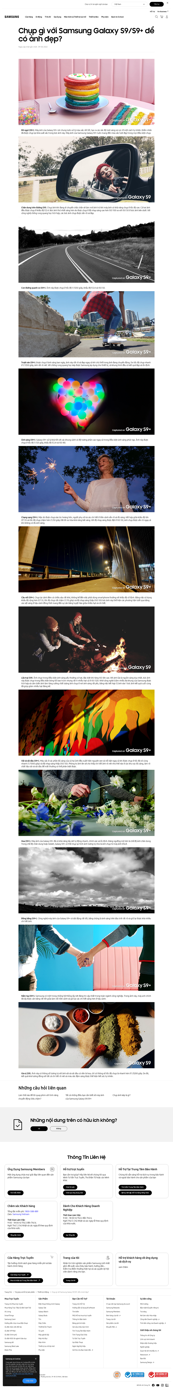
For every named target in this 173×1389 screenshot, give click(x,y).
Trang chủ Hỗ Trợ (78, 1304)
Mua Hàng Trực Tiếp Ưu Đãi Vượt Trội (18, 1308)
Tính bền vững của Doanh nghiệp (152, 1323)
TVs (39, 1319)
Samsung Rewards (113, 1308)
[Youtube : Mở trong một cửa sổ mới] (157, 1385)
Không (58, 1128)
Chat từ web (70, 1187)
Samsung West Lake (12, 1346)
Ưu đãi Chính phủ (11, 1335)
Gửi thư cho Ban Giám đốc (81, 1350)
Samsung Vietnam (21, 1214)
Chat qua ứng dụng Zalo (74, 1193)
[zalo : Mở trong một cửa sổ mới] (167, 1385)
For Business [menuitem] (162, 11)
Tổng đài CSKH (15, 1235)
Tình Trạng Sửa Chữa (79, 1335)
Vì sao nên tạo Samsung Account (118, 1304)
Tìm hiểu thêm (15, 1193)
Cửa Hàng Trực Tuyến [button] (18, 1275)
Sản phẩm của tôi (112, 1323)
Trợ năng (143, 1311)
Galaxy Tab (42, 1308)
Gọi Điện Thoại (77, 1342)
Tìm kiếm (75, 1311)
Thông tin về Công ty (147, 1335)
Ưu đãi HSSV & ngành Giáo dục (16, 1338)
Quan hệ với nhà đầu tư (148, 1351)
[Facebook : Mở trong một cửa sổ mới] (153, 1385)
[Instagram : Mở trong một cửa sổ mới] (162, 1385)
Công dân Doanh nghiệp (149, 1319)
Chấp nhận (29, 1381)
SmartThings (9, 1315)
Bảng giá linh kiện (78, 1323)
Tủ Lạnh (41, 1331)
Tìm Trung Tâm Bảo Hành (81, 1331)
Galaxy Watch (43, 1311)
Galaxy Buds (42, 1315)
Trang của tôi (70, 1280)
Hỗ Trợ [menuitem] (152, 11)
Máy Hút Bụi (42, 1338)
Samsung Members (113, 1311)
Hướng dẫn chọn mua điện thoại (16, 1323)
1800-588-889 (31, 1211)
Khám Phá (8, 1350)
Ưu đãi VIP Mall (10, 1331)
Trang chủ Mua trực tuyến (14, 1304)
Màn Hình (42, 1342)
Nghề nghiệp (144, 1347)
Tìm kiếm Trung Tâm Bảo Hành (132, 1187)
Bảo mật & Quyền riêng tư (149, 1308)
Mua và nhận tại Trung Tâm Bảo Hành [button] (23, 1280)
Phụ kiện (41, 1350)
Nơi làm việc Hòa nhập (148, 1315)
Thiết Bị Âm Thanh (45, 1327)
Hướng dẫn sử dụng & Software (83, 1308)
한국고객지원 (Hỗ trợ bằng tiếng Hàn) (135, 1193)
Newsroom (144, 1355)
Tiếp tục (157, 4)
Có (39, 1128)
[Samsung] (12, 16)
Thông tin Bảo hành (79, 1319)
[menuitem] (29, 17)
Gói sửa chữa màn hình (80, 1327)
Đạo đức (143, 1358)
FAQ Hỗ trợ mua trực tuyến (82, 1315)
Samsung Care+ (10, 1319)
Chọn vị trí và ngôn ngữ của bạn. (96, 4)
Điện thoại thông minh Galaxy (49, 1304)
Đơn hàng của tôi (112, 1315)
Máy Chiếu (42, 1323)
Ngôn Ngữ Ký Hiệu (79, 1346)
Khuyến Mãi (110, 1327)
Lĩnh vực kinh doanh (147, 1339)
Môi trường (144, 1304)
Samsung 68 (9, 1342)
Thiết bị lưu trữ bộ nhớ (46, 1346)
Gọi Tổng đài (70, 1235)
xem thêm (123, 1267)
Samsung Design (146, 1362)
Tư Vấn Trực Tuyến (78, 1338)
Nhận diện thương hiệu (148, 1343)
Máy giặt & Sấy (43, 1335)
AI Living (8, 1311)
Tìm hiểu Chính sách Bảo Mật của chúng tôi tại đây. (19, 1375)
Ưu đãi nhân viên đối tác (13, 1327)
